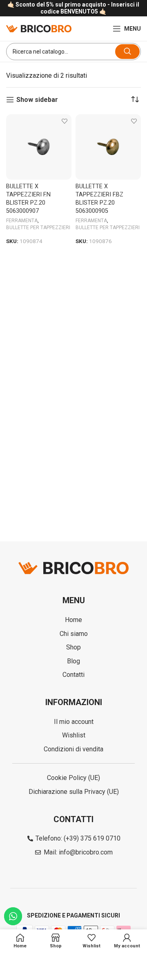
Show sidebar (37, 100)
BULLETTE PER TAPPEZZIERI (38, 227)
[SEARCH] (127, 51)
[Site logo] (38, 28)
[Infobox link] (73, 8)
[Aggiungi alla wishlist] (64, 121)
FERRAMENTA (22, 220)
